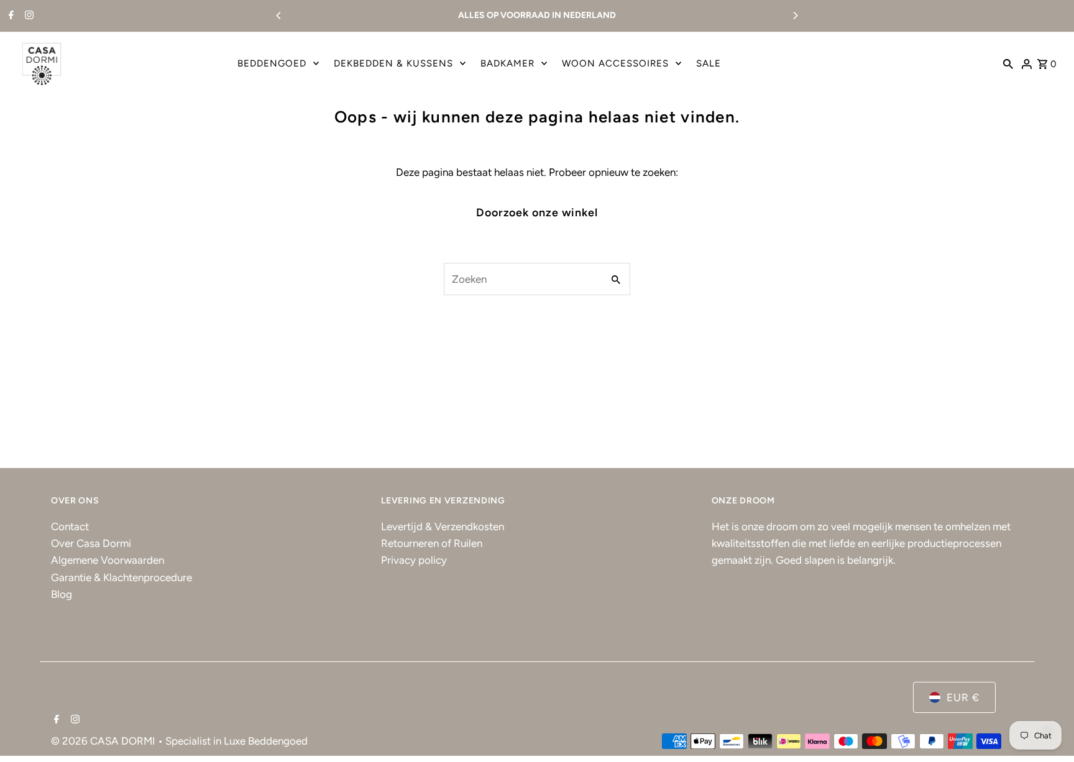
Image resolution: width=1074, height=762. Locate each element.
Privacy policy (414, 560)
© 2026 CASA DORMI (104, 741)
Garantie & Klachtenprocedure (121, 577)
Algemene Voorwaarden (107, 560)
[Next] (795, 15)
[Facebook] (10, 16)
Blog (61, 594)
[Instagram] (28, 16)
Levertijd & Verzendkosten (442, 526)
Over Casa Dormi (91, 543)
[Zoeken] (1008, 63)
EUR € (963, 697)
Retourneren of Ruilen (431, 543)
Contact (70, 526)
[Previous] (279, 15)
